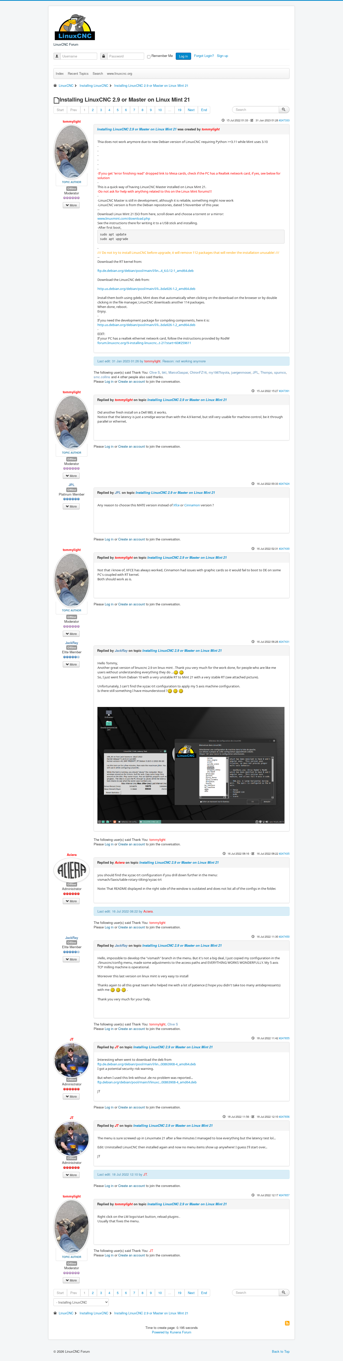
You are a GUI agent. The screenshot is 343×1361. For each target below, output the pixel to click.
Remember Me (162, 55)
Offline (71, 188)
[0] (176, 672)
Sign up (223, 55)
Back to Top (281, 1351)
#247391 (284, 391)
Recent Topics (78, 73)
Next (191, 109)
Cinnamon (192, 505)
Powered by (160, 1332)
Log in (183, 56)
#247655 (284, 1038)
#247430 (284, 548)
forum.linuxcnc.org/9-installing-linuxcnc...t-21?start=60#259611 (144, 343)
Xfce (176, 505)
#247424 (284, 484)
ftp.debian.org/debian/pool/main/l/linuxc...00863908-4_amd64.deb (147, 1082)
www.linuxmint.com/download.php (123, 218)
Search (98, 73)
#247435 (284, 853)
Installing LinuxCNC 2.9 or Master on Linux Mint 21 (137, 129)
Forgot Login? (204, 55)
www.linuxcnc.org (119, 73)
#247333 (284, 120)
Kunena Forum (180, 1332)
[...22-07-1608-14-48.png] (190, 765)
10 (160, 109)
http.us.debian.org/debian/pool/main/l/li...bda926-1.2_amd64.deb (146, 288)
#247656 (284, 1116)
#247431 (284, 641)
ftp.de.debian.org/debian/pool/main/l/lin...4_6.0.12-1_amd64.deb (145, 270)
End (204, 109)
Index (60, 73)
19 (179, 109)
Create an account (131, 381)
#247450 (284, 936)
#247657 (284, 1195)
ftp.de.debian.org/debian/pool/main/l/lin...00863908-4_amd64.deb (146, 1064)
